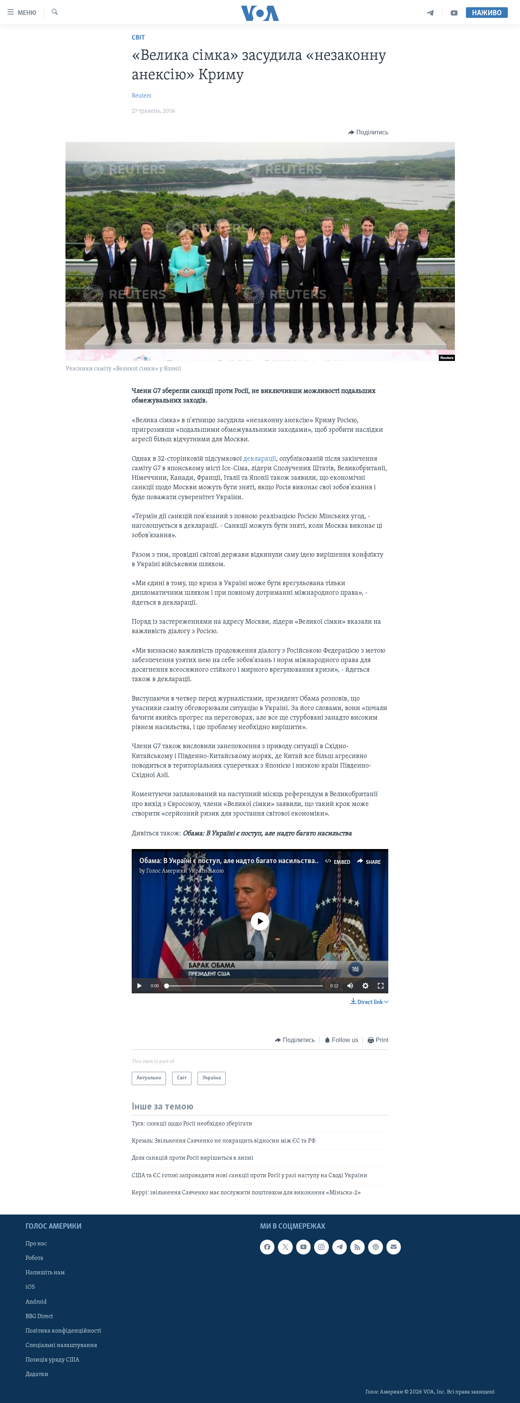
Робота (34, 1258)
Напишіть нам (45, 1273)
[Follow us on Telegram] (339, 1247)
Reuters (142, 96)
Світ (138, 38)
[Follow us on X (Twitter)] (285, 1247)
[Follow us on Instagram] (321, 1247)
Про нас (36, 1244)
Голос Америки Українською (185, 871)
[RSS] (357, 1247)
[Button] (368, 132)
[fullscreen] (380, 985)
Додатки (37, 1374)
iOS (30, 1287)
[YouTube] (454, 13)
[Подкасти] (375, 1247)
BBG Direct (39, 1316)
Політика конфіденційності (63, 1331)
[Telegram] (430, 13)
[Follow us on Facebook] (267, 1247)
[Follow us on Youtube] (303, 1247)
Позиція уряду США (52, 1360)
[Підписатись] (393, 1247)
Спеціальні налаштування (61, 1345)
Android (36, 1302)
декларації (259, 459)
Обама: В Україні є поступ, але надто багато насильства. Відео (237, 861)
